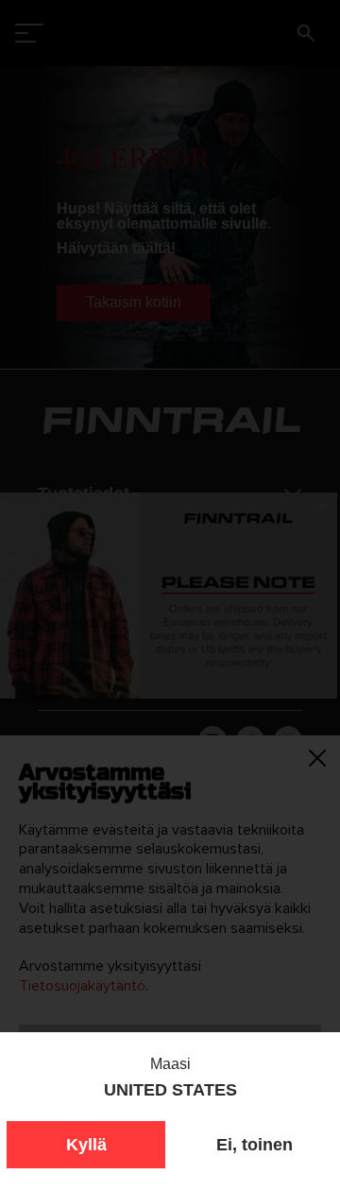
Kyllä (86, 1144)
